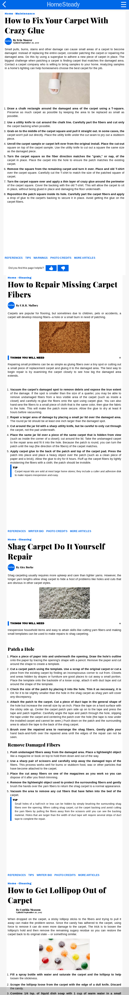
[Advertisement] (33, 231)
